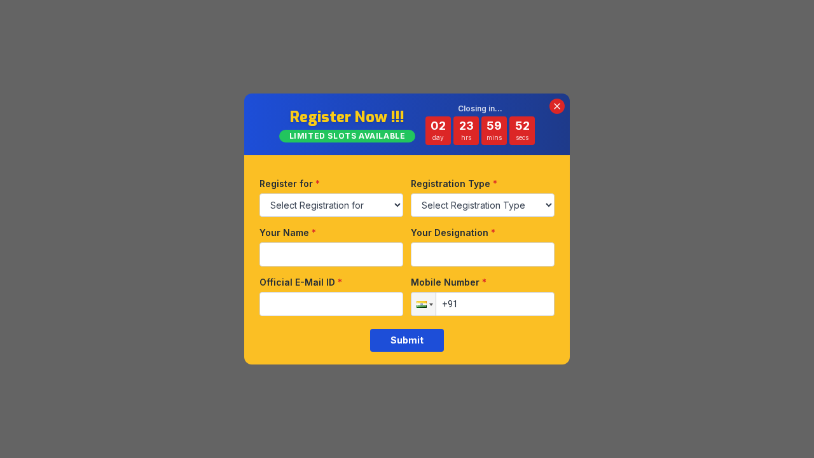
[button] (423, 304)
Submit (407, 340)
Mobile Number (448, 282)
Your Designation (453, 232)
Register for (289, 183)
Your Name (287, 232)
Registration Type (454, 183)
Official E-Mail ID (300, 282)
